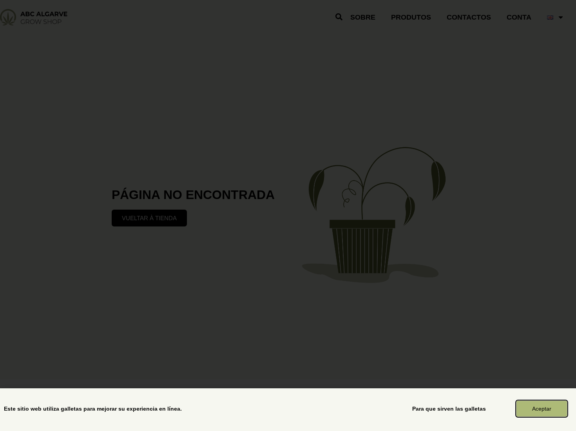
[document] (288, 215)
